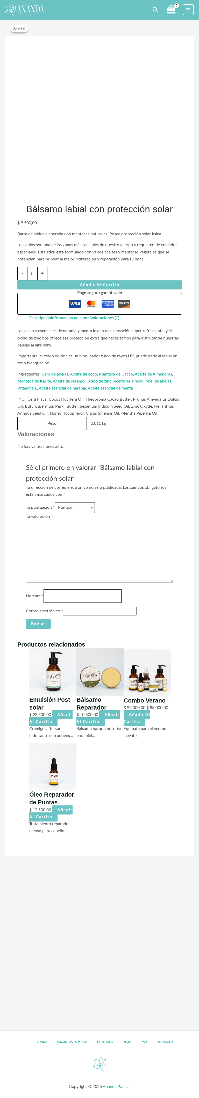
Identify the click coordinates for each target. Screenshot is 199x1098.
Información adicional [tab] (70, 318)
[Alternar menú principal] (188, 9)
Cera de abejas (55, 374)
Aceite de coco (83, 374)
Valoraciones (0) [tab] (104, 318)
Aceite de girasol (127, 381)
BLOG (127, 1041)
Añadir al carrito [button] (51, 718)
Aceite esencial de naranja (62, 388)
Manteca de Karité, (34, 381)
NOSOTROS (105, 1041)
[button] (155, 10)
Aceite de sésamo (68, 381)
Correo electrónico (44, 611)
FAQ (144, 1041)
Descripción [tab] (40, 318)
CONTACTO (165, 1041)
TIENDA (42, 1041)
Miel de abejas (158, 381)
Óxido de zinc (99, 381)
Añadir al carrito (99, 285)
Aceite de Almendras (153, 374)
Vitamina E (27, 388)
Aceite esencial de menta (111, 388)
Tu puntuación (40, 507)
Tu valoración (39, 517)
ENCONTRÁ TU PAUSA (72, 1041)
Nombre (35, 596)
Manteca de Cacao (116, 374)
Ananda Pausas (116, 1087)
